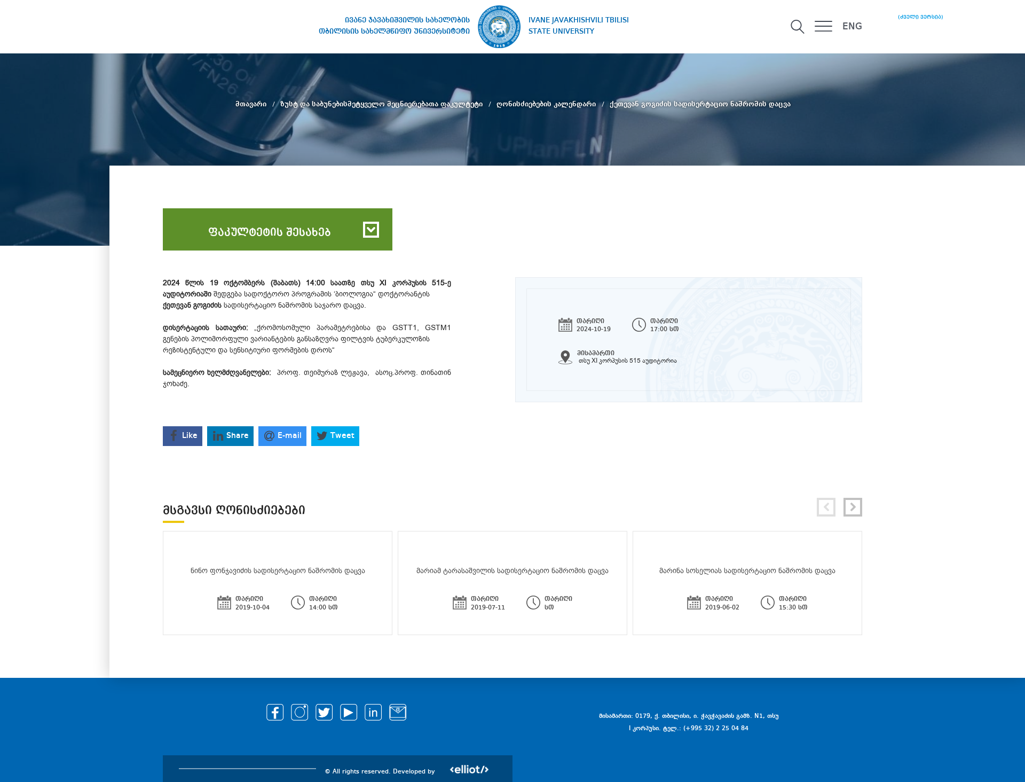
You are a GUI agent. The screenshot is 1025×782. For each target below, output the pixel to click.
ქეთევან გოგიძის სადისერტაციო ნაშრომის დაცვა (700, 104)
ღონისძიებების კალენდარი (547, 104)
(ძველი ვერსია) (920, 17)
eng (852, 27)
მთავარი (252, 104)
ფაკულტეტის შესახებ (269, 233)
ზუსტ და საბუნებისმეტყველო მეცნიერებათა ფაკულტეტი (382, 104)
